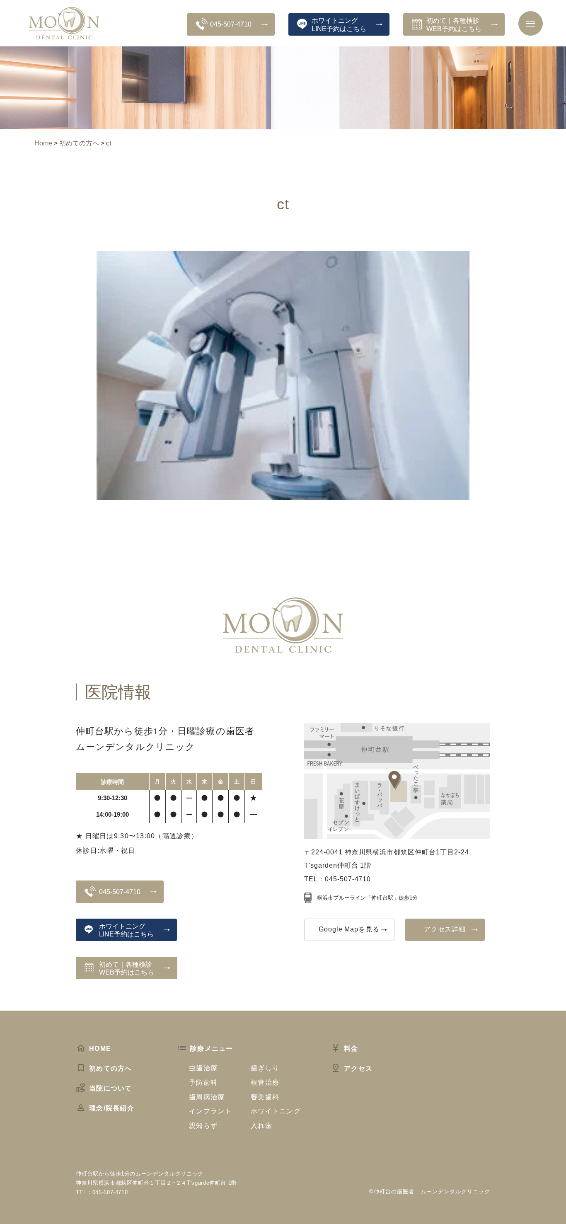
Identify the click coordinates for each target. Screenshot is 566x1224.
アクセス (358, 1068)
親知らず (203, 1125)
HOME (100, 1048)
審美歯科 (265, 1097)
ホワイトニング (276, 1111)
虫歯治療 (203, 1068)
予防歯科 (203, 1082)
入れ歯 (261, 1125)
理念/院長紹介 (111, 1108)
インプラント (210, 1111)
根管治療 (265, 1082)
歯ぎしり (265, 1068)
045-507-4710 (231, 24)
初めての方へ (110, 1068)
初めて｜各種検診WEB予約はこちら (453, 24)
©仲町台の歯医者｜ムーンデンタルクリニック (429, 1191)
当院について (110, 1088)
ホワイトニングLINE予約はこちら (339, 24)
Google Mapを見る (349, 929)
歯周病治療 (207, 1097)
